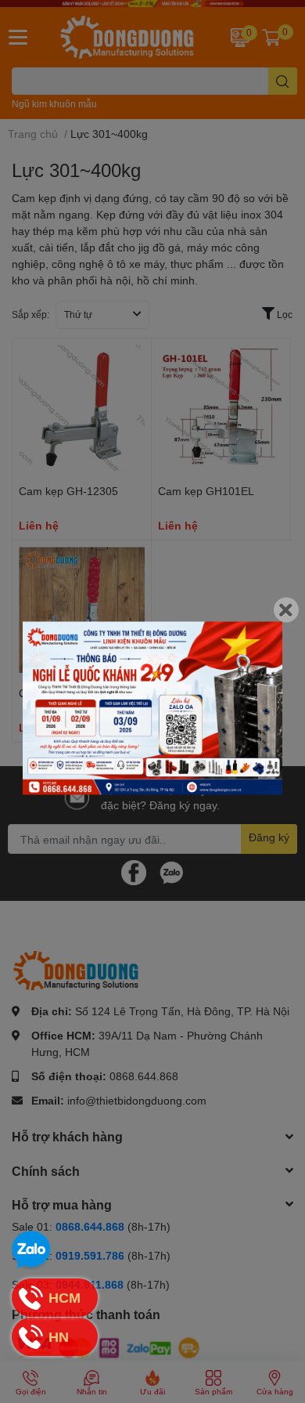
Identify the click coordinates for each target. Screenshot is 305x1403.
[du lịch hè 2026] (152, 707)
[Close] (286, 609)
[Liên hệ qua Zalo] (31, 1250)
